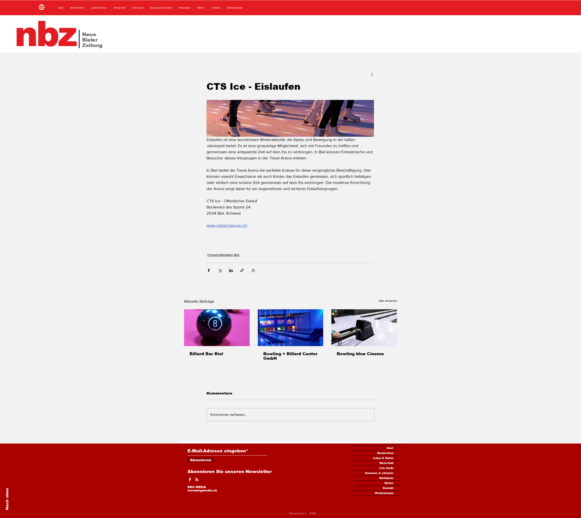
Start (390, 448)
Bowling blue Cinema (360, 354)
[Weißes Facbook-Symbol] (189, 479)
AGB (312, 513)
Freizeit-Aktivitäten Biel (223, 255)
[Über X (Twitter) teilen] (220, 270)
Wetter (389, 483)
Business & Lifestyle (379, 473)
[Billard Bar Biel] (217, 327)
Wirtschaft (386, 463)
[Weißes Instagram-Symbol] (196, 479)
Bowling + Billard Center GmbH (290, 356)
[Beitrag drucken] (253, 270)
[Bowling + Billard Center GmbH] (290, 327)
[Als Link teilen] (242, 270)
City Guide (386, 468)
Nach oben (7, 499)
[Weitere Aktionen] (371, 74)
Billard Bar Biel (206, 354)
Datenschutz (297, 513)
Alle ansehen (388, 300)
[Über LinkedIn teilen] (231, 270)
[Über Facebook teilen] (209, 270)
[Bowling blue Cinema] (364, 327)
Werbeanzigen (384, 493)
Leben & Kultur (383, 458)
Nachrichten (385, 453)
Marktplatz (386, 478)
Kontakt (388, 488)
